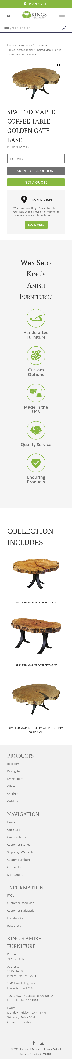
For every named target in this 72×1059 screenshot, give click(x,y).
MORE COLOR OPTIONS (36, 171)
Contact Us (14, 867)
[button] (59, 65)
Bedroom (13, 764)
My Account (15, 875)
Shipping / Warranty (20, 852)
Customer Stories (18, 845)
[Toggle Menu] (62, 15)
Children (12, 794)
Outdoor (13, 801)
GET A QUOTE (36, 182)
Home (11, 45)
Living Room (24, 45)
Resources (14, 925)
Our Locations (16, 837)
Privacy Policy (51, 1049)
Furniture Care (16, 918)
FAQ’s (10, 895)
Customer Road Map (20, 903)
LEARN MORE (36, 224)
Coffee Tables (25, 49)
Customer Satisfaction (21, 911)
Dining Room (15, 771)
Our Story (13, 830)
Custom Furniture (19, 860)
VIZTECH (47, 1054)
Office (11, 786)
